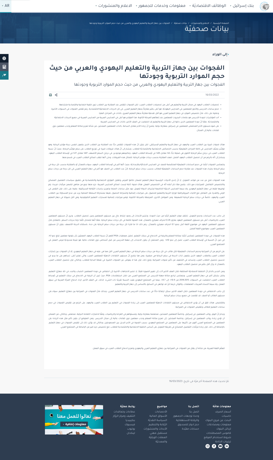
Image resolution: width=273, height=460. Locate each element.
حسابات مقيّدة (190, 429)
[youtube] (220, 446)
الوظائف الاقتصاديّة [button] (208, 6)
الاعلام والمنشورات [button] (114, 6)
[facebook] (214, 446)
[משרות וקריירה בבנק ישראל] (72, 419)
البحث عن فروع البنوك (218, 420)
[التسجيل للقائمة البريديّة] (4, 75)
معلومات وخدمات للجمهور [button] (161, 6)
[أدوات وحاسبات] (4, 67)
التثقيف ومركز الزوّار (124, 416)
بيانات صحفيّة (180, 23)
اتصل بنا (194, 412)
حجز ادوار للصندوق (188, 424)
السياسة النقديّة (157, 420)
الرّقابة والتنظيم (158, 424)
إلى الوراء (219, 55)
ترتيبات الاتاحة (223, 441)
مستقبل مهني (158, 433)
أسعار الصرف (223, 412)
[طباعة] (50, 95)
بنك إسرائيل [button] (243, 6)
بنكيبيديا (130, 420)
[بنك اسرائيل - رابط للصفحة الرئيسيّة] (264, 6)
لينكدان (131, 433)
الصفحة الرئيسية (221, 23)
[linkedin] (227, 446)
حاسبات (226, 416)
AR (6, 6)
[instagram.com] (207, 446)
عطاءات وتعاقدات (124, 412)
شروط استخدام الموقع (217, 437)
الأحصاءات (161, 412)
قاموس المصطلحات (218, 433)
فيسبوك (130, 424)
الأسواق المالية (158, 416)
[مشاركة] (56, 95)
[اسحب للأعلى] (265, 452)
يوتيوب (131, 429)
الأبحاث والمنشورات (155, 429)
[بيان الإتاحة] (4, 58)
